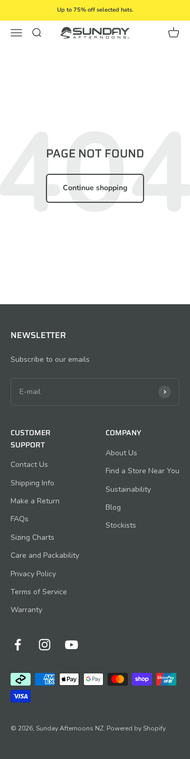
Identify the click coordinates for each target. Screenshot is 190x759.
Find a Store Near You (142, 471)
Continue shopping (95, 188)
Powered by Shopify (136, 728)
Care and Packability (45, 555)
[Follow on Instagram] (44, 645)
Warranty (26, 610)
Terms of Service (39, 592)
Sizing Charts (32, 537)
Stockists (121, 525)
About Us (121, 453)
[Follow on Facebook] (18, 645)
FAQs (19, 519)
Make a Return (35, 501)
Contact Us (29, 465)
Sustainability (128, 489)
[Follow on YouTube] (71, 645)
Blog (113, 507)
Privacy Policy (33, 574)
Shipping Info (32, 483)
